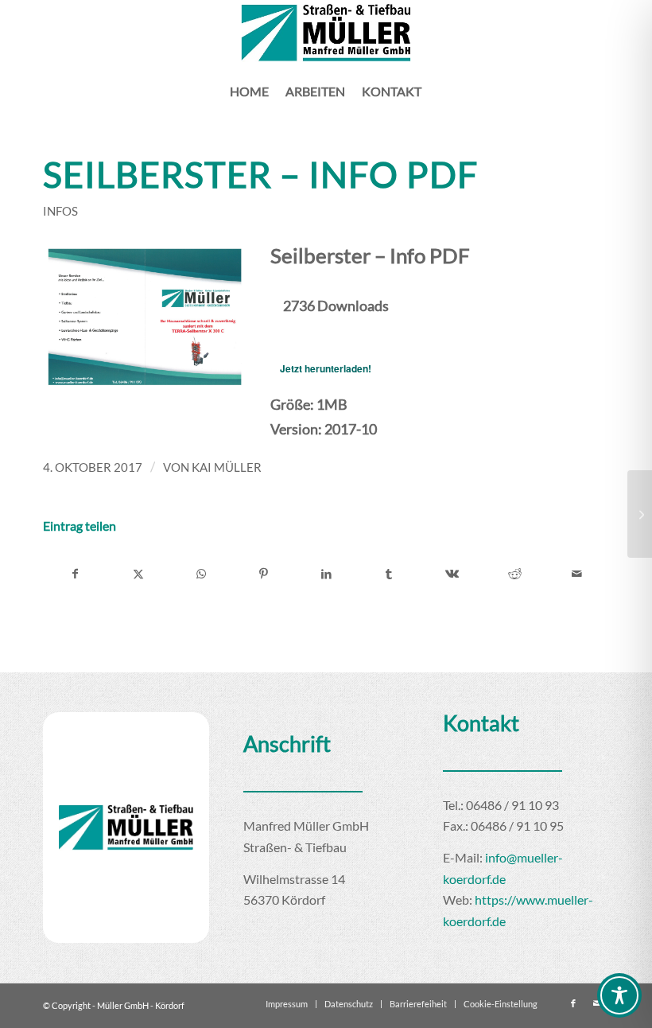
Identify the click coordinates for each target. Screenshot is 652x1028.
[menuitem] (249, 91)
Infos (60, 211)
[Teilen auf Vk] (452, 573)
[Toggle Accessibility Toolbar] (619, 995)
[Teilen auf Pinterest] (264, 573)
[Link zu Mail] (597, 1003)
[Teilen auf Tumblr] (389, 573)
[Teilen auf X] (138, 573)
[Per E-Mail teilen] (577, 573)
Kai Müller (227, 467)
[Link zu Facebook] (573, 1003)
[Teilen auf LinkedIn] (327, 573)
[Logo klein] (326, 33)
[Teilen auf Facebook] (75, 573)
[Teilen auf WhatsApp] (201, 573)
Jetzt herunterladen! (325, 368)
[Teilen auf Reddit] (514, 573)
